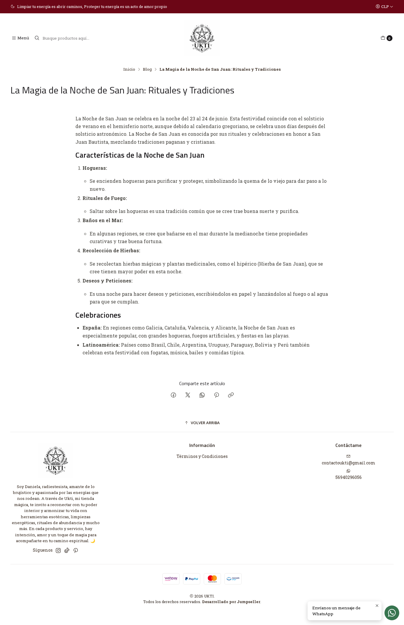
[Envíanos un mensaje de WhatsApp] (391, 612)
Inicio (129, 69)
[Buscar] (37, 38)
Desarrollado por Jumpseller (231, 601)
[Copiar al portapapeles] (231, 395)
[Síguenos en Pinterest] (75, 550)
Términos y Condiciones (202, 456)
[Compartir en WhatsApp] (202, 395)
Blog (147, 69)
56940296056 (348, 477)
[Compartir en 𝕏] (188, 395)
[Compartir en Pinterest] (216, 395)
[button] (202, 422)
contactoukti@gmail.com (348, 463)
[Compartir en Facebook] (173, 395)
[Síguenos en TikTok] (67, 550)
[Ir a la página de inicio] (202, 38)
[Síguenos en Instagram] (58, 550)
